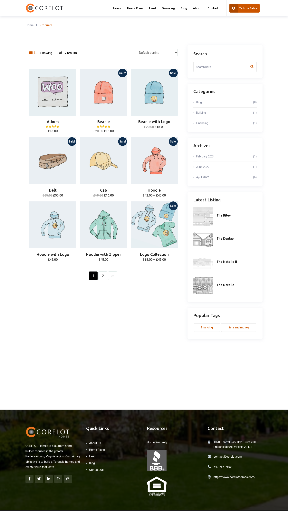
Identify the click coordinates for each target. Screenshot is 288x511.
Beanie (103, 121)
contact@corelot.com (228, 456)
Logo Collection (154, 254)
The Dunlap (225, 238)
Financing (168, 8)
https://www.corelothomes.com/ (234, 477)
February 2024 (226, 156)
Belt (53, 190)
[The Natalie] (203, 286)
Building (226, 112)
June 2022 (226, 167)
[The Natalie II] (203, 263)
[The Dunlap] (203, 240)
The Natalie (225, 285)
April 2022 (226, 177)
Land (152, 8)
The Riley (223, 215)
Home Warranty (157, 442)
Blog (184, 8)
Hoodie (154, 190)
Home (117, 8)
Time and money (238, 327)
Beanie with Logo (154, 121)
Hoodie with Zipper (103, 254)
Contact (212, 8)
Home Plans (135, 8)
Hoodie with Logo (52, 254)
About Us (95, 443)
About (197, 8)
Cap (103, 190)
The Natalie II (226, 261)
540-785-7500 (223, 467)
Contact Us (96, 470)
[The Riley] (203, 216)
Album (53, 121)
